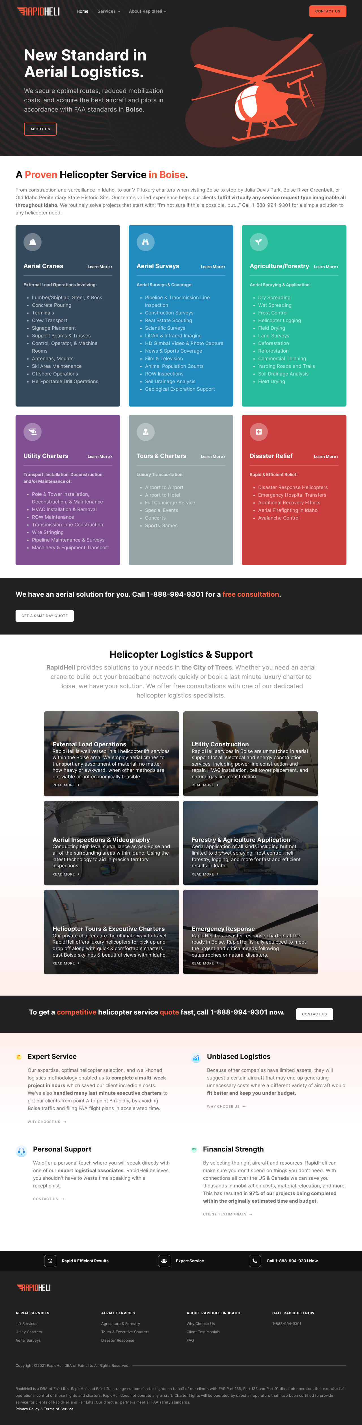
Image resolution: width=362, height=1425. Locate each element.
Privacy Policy (27, 1409)
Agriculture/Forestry (279, 266)
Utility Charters (45, 455)
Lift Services (26, 1323)
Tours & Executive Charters (125, 1332)
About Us (40, 129)
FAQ (190, 1340)
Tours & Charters (161, 455)
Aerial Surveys (158, 266)
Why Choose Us (44, 1122)
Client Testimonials (225, 1214)
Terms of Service (59, 1409)
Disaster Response (117, 1340)
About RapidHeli (145, 11)
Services (107, 11)
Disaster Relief (271, 455)
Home (83, 11)
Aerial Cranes (43, 266)
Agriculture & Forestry (120, 1323)
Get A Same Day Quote (44, 616)
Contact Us (328, 11)
